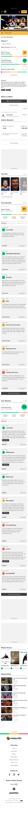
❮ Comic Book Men (7, 37)
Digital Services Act (14, 759)
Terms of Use (14, 762)
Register (24, 11)
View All (25, 202)
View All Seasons (6, 44)
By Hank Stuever (5, 364)
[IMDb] (21, 800)
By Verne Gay (5, 293)
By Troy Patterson (6, 317)
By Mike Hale (5, 388)
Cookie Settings (14, 765)
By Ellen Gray (5, 269)
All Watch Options (14, 105)
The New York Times (10, 372)
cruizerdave (8, 428)
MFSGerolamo (8, 452)
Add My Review (14, 75)
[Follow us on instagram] (14, 775)
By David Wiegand (6, 340)
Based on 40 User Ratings (6, 62)
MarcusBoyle (8, 501)
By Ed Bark (4, 245)
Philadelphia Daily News (11, 253)
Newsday (7, 277)
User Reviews (6, 401)
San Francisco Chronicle (11, 325)
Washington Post (9, 349)
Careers (14, 754)
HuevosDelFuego (9, 525)
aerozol (6, 549)
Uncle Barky (8, 230)
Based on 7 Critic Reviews (6, 54)
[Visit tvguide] (14, 789)
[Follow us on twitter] (18, 775)
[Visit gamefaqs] (14, 793)
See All (25, 174)
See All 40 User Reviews (14, 594)
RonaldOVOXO (9, 573)
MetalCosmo (8, 477)
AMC (2, 33)
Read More (5, 440)
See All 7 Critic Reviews (14, 393)
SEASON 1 (4, 444)
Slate (6, 301)
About (14, 748)
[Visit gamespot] (14, 785)
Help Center (14, 751)
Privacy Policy (14, 757)
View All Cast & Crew (7, 197)
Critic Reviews (6, 203)
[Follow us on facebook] (9, 775)
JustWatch (24, 108)
